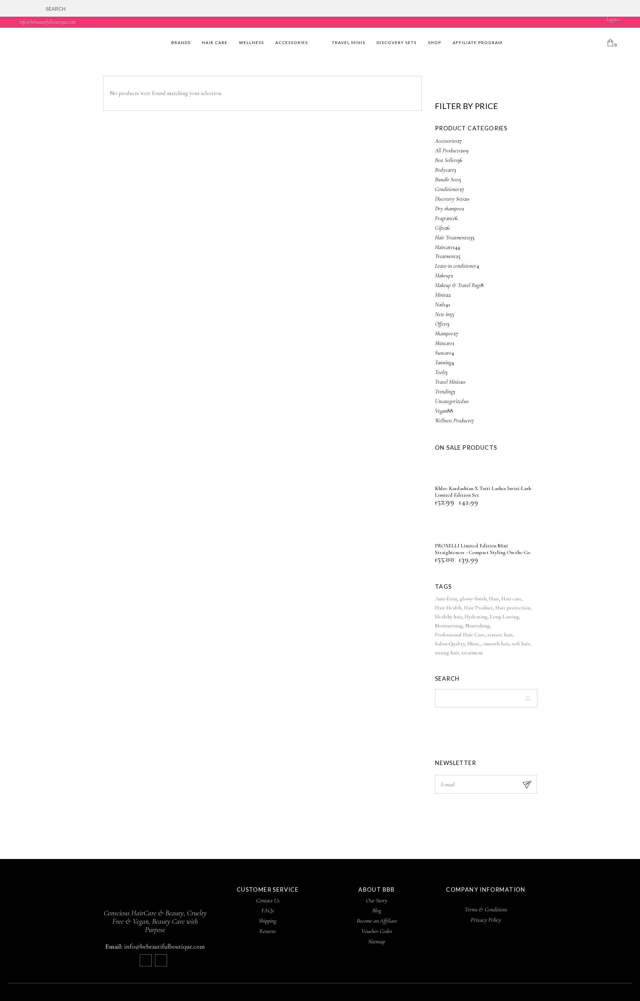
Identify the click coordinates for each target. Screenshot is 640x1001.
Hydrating (476, 616)
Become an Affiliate (377, 920)
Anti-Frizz (446, 598)
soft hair (521, 643)
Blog (376, 910)
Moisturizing (449, 625)
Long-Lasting (504, 616)
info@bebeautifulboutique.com (47, 22)
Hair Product (478, 607)
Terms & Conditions (486, 909)
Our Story (376, 900)
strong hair (447, 652)
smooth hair (496, 643)
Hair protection (512, 607)
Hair (494, 598)
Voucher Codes (376, 931)
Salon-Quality (450, 643)
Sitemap (376, 941)
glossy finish (473, 598)
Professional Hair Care (460, 634)
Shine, (474, 643)
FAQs (267, 910)
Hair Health (448, 607)
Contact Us (267, 900)
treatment (472, 652)
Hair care (511, 598)
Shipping (267, 920)
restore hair (499, 634)
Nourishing (477, 625)
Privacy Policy (486, 919)
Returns (267, 931)
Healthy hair (448, 616)
